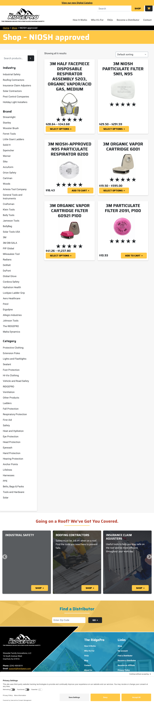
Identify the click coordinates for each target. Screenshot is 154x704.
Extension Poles (11, 353)
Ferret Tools (9, 133)
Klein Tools (9, 209)
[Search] (31, 58)
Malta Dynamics (11, 331)
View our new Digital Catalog (77, 2)
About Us (88, 670)
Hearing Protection (13, 458)
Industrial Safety (11, 74)
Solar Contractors (12, 91)
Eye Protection (10, 436)
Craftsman (8, 204)
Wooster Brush (11, 128)
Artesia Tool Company (14, 189)
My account (123, 651)
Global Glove (9, 276)
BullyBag (7, 226)
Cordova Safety (11, 281)
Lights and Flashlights (14, 358)
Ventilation (9, 392)
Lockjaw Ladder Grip (14, 292)
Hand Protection (11, 453)
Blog (86, 660)
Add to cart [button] (79, 190)
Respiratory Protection (15, 414)
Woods (6, 183)
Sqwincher (8, 150)
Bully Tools (8, 215)
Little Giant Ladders (13, 139)
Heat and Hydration (13, 430)
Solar (5, 497)
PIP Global (8, 248)
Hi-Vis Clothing (11, 375)
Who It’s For (97, 19)
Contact (147, 19)
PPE (5, 480)
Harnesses (8, 475)
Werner (7, 156)
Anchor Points (10, 464)
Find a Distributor (125, 656)
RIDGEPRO (8, 386)
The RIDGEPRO (11, 326)
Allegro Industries (12, 315)
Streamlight (9, 117)
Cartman (7, 178)
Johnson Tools (10, 320)
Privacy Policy (124, 670)
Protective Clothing (13, 347)
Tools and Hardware (13, 492)
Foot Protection (11, 369)
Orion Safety (9, 172)
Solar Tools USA (11, 231)
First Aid (7, 419)
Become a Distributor (128, 19)
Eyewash (7, 447)
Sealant (7, 364)
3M (4, 237)
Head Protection (11, 442)
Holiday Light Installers (15, 102)
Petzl (5, 304)
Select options (59, 129)
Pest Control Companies (16, 96)
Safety (6, 425)
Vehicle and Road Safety (16, 381)
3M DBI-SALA (10, 242)
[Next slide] (149, 556)
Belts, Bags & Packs (13, 486)
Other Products (11, 397)
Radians (7, 259)
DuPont (7, 270)
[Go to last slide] (4, 556)
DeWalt (7, 265)
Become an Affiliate (126, 665)
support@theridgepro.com (20, 668)
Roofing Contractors (13, 79)
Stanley (7, 122)
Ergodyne (8, 309)
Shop (138, 8)
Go (94, 620)
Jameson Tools (11, 220)
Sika (5, 161)
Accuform (8, 167)
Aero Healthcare (11, 298)
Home (6, 27)
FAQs (110, 19)
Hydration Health (12, 287)
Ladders (7, 403)
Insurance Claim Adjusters (17, 85)
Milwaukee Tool (11, 254)
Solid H (6, 144)
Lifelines (7, 469)
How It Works (80, 19)
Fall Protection (11, 408)
